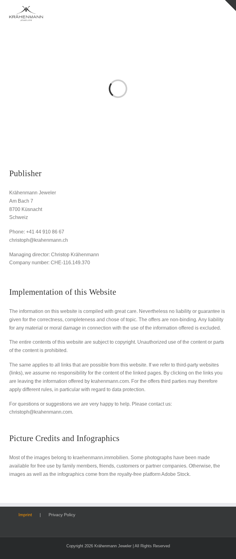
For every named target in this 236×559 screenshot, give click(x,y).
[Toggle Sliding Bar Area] (230, 5)
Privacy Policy (62, 514)
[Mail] (187, 514)
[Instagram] (171, 514)
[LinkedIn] (179, 514)
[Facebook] (162, 514)
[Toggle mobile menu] (224, 9)
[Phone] (196, 514)
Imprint (25, 514)
